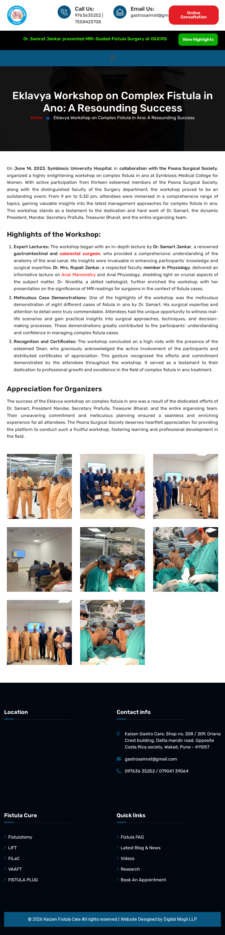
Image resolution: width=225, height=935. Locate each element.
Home (37, 117)
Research (130, 869)
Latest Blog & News (141, 847)
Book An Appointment (143, 879)
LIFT (12, 847)
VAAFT (15, 869)
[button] (112, 58)
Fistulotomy (20, 837)
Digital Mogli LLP (180, 919)
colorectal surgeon (80, 253)
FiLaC (14, 858)
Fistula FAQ (132, 837)
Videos (127, 858)
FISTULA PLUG (23, 879)
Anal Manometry (78, 274)
